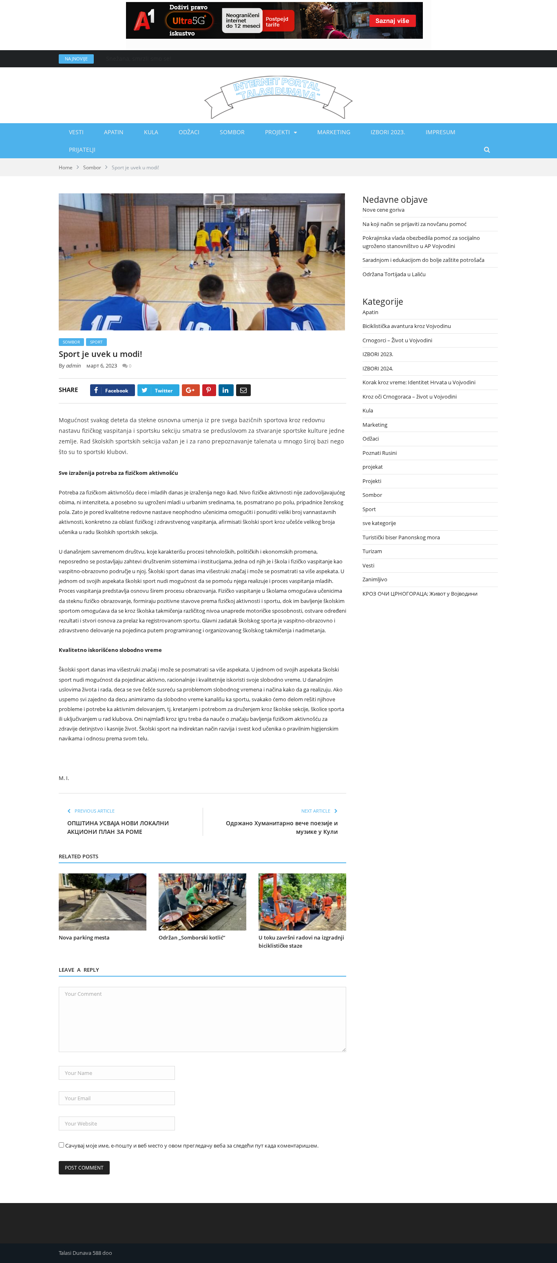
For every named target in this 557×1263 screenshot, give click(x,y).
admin (73, 365)
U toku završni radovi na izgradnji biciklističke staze (301, 941)
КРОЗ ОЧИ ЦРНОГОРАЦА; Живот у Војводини (419, 593)
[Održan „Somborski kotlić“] (202, 902)
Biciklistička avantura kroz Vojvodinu (406, 326)
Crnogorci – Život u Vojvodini (397, 340)
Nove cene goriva (129, 58)
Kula (151, 132)
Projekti (277, 132)
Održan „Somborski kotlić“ (192, 937)
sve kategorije (379, 523)
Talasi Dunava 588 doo (85, 1252)
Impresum (440, 132)
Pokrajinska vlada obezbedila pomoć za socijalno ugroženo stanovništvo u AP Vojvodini (421, 242)
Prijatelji (82, 149)
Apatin (114, 132)
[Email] (243, 390)
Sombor (232, 132)
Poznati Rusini (379, 452)
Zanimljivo (374, 579)
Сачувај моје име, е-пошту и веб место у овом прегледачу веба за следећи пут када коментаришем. (191, 1145)
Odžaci (189, 132)
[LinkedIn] (226, 390)
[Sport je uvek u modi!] (202, 262)
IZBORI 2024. (377, 368)
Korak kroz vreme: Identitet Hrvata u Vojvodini (418, 382)
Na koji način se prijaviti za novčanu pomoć (414, 224)
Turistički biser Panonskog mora (401, 537)
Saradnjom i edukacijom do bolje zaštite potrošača (423, 260)
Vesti (76, 132)
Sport (96, 342)
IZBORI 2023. (388, 132)
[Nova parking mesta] (102, 902)
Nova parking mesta (84, 937)
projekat (372, 466)
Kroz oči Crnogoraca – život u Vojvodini (409, 396)
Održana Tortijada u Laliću (394, 274)
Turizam (372, 551)
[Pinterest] (209, 390)
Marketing (333, 132)
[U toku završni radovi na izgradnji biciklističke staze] (302, 902)
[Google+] (191, 390)
